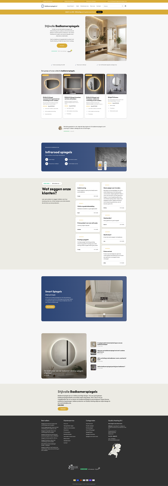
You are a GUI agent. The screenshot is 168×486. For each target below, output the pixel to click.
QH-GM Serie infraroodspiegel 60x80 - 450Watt (48, 444)
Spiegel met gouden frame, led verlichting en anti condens (48, 431)
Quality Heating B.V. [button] (115, 421)
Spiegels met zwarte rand (92, 436)
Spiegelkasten (89, 432)
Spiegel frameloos (113, 97)
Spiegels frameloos (90, 434)
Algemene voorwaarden (69, 428)
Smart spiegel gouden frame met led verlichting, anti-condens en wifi (49, 428)
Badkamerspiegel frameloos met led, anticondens (73, 98)
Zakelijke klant (67, 440)
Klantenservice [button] (69, 421)
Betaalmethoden (68, 434)
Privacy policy (67, 432)
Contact (65, 442)
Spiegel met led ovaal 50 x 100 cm (49, 438)
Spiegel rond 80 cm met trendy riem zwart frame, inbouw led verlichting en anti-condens (50, 449)
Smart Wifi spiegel (90, 430)
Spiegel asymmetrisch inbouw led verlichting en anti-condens (49, 424)
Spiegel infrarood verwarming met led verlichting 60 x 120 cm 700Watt (49, 435)
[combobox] (113, 6)
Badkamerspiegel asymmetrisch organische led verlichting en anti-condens (51, 99)
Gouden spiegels (90, 425)
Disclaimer (66, 430)
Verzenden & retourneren (69, 436)
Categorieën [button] (90, 421)
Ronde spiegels (89, 428)
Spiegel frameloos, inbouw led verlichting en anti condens (48, 441)
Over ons (66, 423)
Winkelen (99, 12)
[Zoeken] (122, 6)
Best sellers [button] (45, 421)
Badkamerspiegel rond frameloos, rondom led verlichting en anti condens (93, 99)
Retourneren (67, 438)
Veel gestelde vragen (68, 425)
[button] (71, 6)
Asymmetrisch (89, 423)
